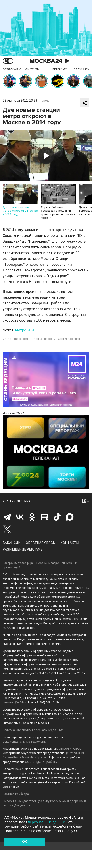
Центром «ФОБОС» (69, 748)
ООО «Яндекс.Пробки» (40, 762)
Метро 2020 (25, 330)
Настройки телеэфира (18, 563)
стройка (36, 338)
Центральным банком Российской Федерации (43, 755)
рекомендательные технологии (24, 741)
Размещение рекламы (23, 549)
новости (50, 338)
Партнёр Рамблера (16, 794)
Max (69, 516)
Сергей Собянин (69, 338)
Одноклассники (32, 516)
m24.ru (14, 574)
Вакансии (12, 542)
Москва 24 (46, 61)
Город (44, 100)
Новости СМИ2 (13, 413)
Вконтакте (19, 516)
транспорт (21, 338)
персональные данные (46, 822)
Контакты (69, 542)
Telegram (7, 516)
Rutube (44, 516)
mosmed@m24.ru (14, 702)
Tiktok (57, 516)
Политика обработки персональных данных (33, 730)
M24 (27, 501)
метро (7, 338)
